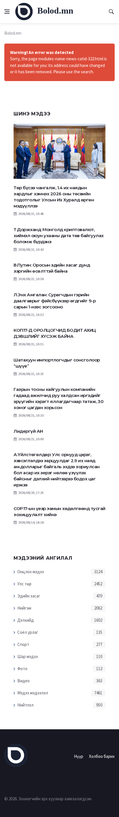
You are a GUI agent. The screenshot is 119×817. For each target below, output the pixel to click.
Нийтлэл (25, 705)
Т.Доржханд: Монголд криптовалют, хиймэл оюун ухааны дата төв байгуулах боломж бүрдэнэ (59, 235)
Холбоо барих (102, 756)
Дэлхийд (25, 620)
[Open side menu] (7, 11)
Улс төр (24, 583)
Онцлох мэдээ (30, 571)
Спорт (23, 644)
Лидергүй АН (28, 431)
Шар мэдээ (27, 656)
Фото (22, 668)
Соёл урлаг (27, 632)
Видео (23, 680)
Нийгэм (24, 608)
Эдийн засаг (28, 596)
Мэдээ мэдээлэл (32, 693)
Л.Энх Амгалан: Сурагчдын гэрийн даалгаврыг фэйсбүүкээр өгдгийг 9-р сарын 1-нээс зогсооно (55, 301)
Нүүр (78, 756)
